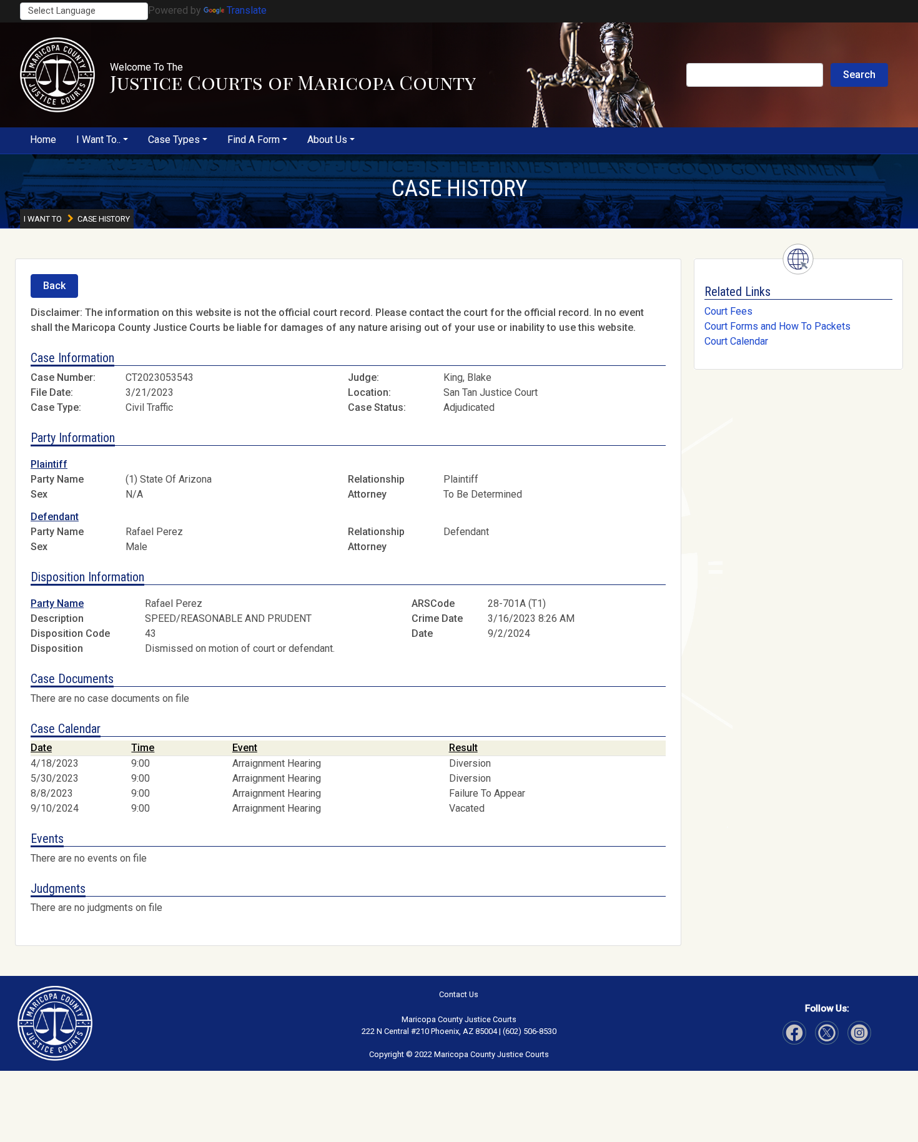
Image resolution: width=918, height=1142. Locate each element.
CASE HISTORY (459, 188)
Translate (247, 10)
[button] (57, 74)
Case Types (174, 139)
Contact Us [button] (458, 994)
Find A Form (253, 139)
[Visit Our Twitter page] (859, 1032)
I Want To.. (98, 139)
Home (43, 139)
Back (54, 286)
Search (859, 75)
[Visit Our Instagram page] (827, 1032)
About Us (327, 139)
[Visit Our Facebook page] (794, 1032)
